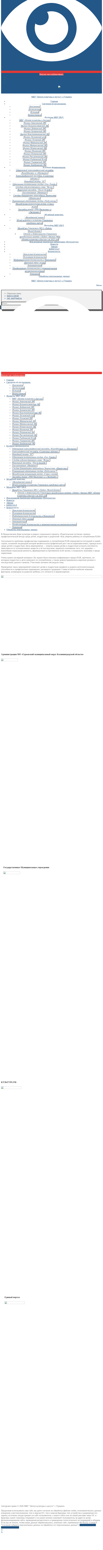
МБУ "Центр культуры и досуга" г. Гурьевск (51, 97)
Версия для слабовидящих (51, 74)
